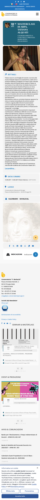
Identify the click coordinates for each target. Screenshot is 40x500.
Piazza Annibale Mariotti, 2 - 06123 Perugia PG (18, 192)
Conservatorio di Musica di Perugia (15, 190)
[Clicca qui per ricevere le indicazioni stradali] (35, 254)
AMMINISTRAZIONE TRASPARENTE (14, 6)
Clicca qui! (4, 303)
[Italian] (12, 4)
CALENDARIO (13, 199)
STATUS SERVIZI (30, 6)
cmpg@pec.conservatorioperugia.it (12, 296)
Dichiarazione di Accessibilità (10, 315)
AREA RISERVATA (20, 9)
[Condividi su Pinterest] (21, 245)
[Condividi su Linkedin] (17, 245)
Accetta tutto (20, 496)
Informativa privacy (17, 486)
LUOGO (11, 187)
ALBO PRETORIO (24, 4)
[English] (16, 4)
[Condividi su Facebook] (9, 245)
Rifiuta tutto (10, 491)
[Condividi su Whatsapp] (25, 245)
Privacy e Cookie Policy (8, 319)
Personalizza (29, 491)
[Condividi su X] (13, 245)
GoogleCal (24, 199)
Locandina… (10, 168)
